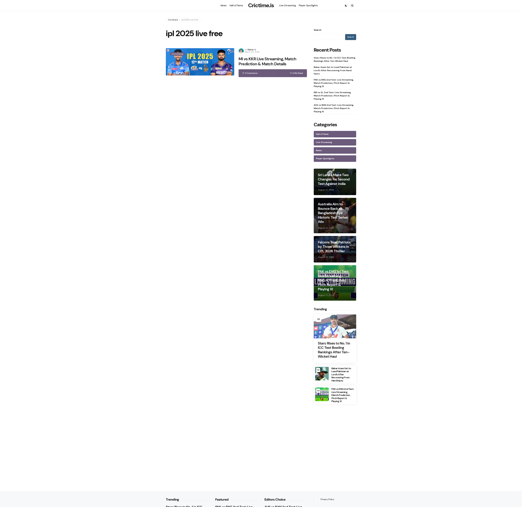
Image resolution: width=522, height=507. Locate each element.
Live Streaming (177, 54)
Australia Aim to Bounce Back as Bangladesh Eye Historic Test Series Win (333, 213)
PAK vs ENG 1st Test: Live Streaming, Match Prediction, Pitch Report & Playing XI (333, 280)
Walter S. (251, 49)
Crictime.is (261, 5)
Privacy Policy (327, 499)
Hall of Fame (322, 134)
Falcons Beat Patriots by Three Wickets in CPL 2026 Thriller (334, 246)
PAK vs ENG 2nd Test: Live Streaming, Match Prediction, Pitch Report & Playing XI (334, 83)
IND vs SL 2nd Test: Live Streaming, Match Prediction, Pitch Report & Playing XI (332, 95)
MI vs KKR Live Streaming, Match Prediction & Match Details (267, 61)
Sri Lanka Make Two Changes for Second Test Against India (334, 179)
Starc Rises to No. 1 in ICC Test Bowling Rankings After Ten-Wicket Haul (334, 59)
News (319, 150)
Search (317, 30)
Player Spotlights (325, 158)
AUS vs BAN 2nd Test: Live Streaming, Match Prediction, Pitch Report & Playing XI (334, 108)
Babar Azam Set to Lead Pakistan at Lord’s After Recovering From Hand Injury (333, 70)
